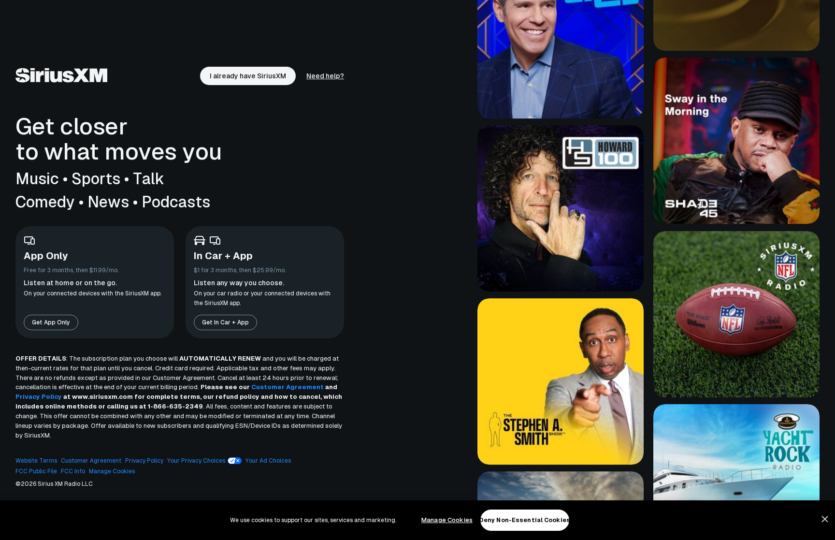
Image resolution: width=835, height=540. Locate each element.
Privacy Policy (38, 397)
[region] (417, 520)
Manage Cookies (447, 520)
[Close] (825, 519)
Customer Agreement (287, 387)
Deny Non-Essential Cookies (524, 520)
